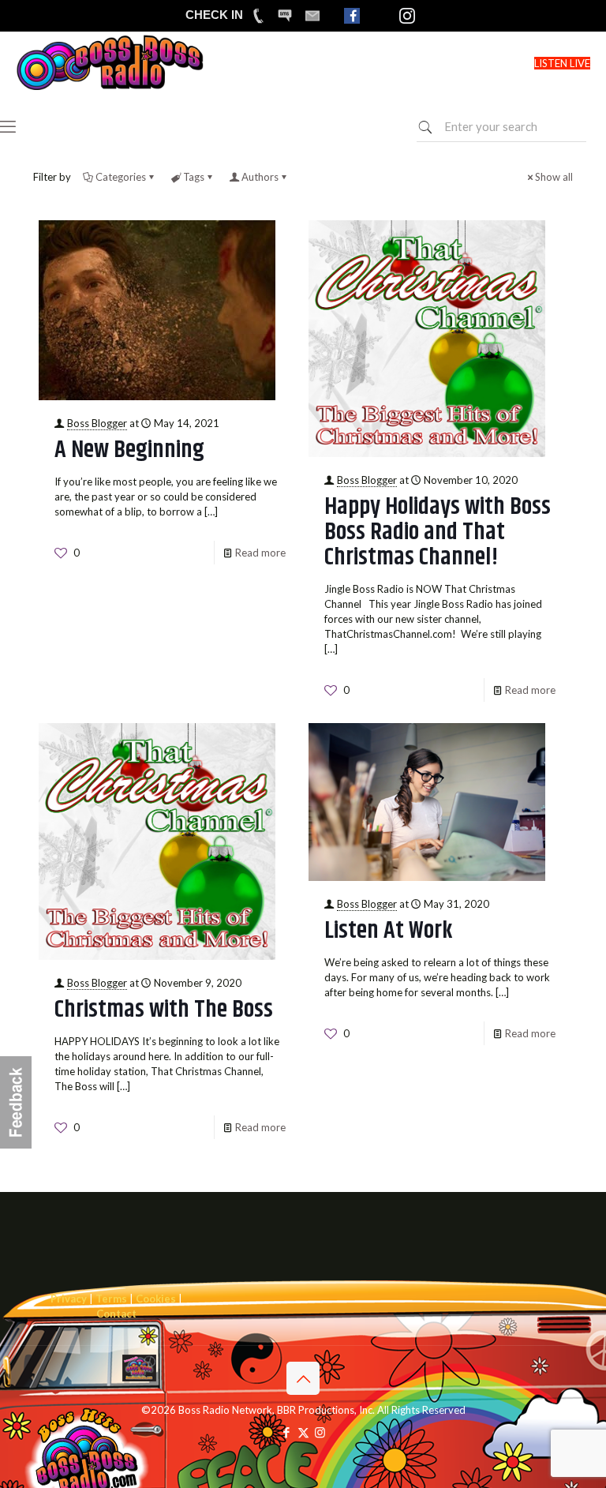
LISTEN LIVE (562, 63)
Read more (260, 552)
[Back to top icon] (303, 1378)
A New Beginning (129, 450)
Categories (120, 177)
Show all (554, 177)
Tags (193, 177)
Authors (260, 177)
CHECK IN (214, 14)
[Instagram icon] (320, 1432)
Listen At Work (388, 931)
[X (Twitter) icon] (303, 1432)
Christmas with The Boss (163, 1010)
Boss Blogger (97, 423)
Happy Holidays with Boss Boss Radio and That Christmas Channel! (437, 532)
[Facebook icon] (287, 1432)
